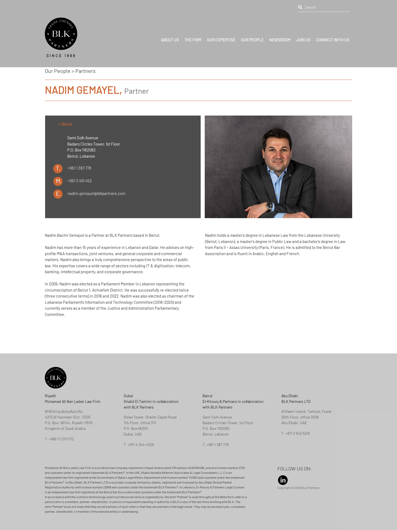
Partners (85, 70)
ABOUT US (170, 37)
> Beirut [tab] (65, 123)
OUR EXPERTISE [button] (221, 37)
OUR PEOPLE (252, 37)
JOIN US (303, 37)
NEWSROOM (280, 37)
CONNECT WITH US (332, 37)
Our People (57, 70)
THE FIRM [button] (192, 37)
